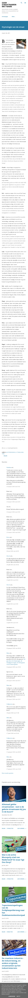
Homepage (5, 16)
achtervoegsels (11, 452)
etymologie (19, 452)
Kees (8, 537)
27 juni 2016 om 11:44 (13, 733)
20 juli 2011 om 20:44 (13, 564)
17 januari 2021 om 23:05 (14, 769)
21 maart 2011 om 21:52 (13, 512)
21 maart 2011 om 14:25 (13, 502)
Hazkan (9, 467)
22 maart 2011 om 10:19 (13, 532)
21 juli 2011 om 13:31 (12, 622)
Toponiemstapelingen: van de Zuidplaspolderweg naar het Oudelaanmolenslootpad (13, 910)
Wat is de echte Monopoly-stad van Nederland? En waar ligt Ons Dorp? (13, 858)
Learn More (11, 996)
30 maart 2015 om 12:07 (14, 699)
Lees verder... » (21, 828)
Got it (18, 996)
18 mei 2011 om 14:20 (13, 551)
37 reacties (10, 828)
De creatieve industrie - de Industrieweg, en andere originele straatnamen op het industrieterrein (13, 963)
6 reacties (10, 932)
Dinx (8, 653)
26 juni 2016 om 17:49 (13, 713)
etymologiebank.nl (12, 448)
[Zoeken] (21, 3)
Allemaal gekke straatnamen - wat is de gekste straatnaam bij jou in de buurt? (14, 808)
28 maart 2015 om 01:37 (13, 680)
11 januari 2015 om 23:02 (14, 667)
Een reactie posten (7, 773)
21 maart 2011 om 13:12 (13, 486)
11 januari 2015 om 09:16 (14, 648)
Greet (8, 556)
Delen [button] (5, 456)
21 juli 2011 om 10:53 (12, 580)
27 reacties (10, 879)
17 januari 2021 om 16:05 (14, 752)
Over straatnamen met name (9, 4)
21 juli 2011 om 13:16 (12, 604)
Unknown (9, 704)
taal (3, 453)
